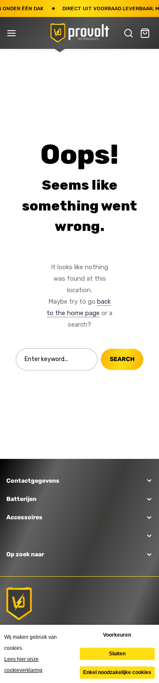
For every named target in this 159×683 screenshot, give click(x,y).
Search (122, 359)
